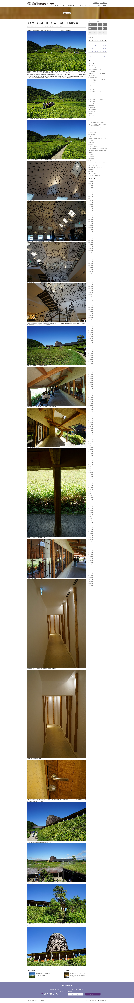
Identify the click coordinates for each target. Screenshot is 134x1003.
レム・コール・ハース (93, 103)
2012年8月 (90, 499)
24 (100, 51)
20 (90, 51)
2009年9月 (90, 571)
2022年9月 (90, 259)
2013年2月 (90, 487)
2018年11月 (90, 347)
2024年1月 (90, 231)
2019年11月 (90, 321)
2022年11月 (90, 254)
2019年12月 (90, 319)
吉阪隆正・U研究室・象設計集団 (95, 128)
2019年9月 (90, 326)
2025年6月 (90, 204)
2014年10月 (90, 445)
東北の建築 (90, 140)
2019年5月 (90, 334)
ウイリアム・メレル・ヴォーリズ (95, 69)
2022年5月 (90, 265)
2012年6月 (90, 504)
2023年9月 (90, 238)
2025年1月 (90, 213)
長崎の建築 (90, 169)
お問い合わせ (75, 994)
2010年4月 (90, 556)
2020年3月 (90, 313)
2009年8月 (90, 573)
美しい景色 (90, 154)
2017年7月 (90, 376)
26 (105, 51)
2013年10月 (90, 470)
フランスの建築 (91, 83)
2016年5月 (90, 405)
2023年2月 (90, 248)
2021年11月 (90, 275)
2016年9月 (90, 397)
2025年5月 (90, 206)
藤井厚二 (90, 160)
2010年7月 (90, 552)
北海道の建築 (91, 116)
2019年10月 (90, 324)
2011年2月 (90, 537)
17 (100, 48)
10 (100, 45)
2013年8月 (90, 474)
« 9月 (90, 56)
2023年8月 (90, 240)
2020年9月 (90, 300)
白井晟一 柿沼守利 (92, 146)
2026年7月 (90, 183)
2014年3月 (90, 460)
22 (95, 51)
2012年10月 (90, 495)
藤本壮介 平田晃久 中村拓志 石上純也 (97, 163)
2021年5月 (90, 286)
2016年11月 (90, 393)
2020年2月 (90, 315)
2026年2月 (90, 194)
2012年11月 (90, 493)
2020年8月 (90, 303)
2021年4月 (90, 288)
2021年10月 (90, 277)
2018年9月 (90, 351)
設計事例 (57, 5)
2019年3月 (90, 338)
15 (95, 48)
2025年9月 (90, 200)
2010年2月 (90, 560)
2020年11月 (90, 296)
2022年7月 (90, 261)
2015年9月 (90, 422)
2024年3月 (90, 227)
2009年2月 (90, 585)
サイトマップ (43, 1000)
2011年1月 (90, 539)
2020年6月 (90, 307)
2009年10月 (90, 569)
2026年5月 (90, 187)
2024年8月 (90, 217)
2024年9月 (90, 215)
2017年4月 (90, 382)
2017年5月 (90, 380)
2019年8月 (90, 328)
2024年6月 (90, 221)
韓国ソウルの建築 (92, 173)
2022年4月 (90, 267)
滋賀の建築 (90, 144)
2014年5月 (90, 455)
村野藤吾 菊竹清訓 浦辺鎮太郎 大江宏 (97, 138)
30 (97, 53)
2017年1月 (90, 388)
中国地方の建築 (91, 105)
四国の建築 (90, 130)
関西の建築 (90, 171)
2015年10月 (90, 420)
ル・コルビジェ (91, 101)
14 (92, 48)
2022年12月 (90, 252)
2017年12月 (90, 365)
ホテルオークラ (91, 87)
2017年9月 (90, 372)
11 (103, 45)
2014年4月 (90, 458)
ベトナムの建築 (91, 85)
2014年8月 (90, 449)
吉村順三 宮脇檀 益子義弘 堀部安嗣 (96, 122)
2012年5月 (90, 506)
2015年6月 (90, 428)
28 (92, 53)
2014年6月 (90, 453)
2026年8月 (90, 181)
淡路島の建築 (91, 142)
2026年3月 (90, 192)
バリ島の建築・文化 (92, 77)
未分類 (89, 136)
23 (97, 51)
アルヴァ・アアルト (92, 67)
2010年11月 (90, 543)
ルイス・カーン (91, 97)
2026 (98, 21)
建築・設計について (92, 134)
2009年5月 (90, 579)
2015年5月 (90, 430)
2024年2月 (90, 229)
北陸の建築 (90, 118)
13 (90, 48)
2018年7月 (90, 355)
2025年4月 (90, 208)
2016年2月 (90, 411)
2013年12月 (90, 466)
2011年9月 (90, 522)
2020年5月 (90, 309)
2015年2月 (90, 437)
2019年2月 (90, 340)
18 (103, 48)
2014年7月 (90, 451)
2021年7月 (90, 282)
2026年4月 (90, 190)
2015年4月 (90, 432)
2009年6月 (90, 577)
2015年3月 (90, 434)
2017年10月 (90, 370)
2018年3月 (90, 363)
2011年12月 (90, 516)
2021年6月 (90, 284)
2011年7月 (90, 527)
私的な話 (90, 152)
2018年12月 (90, 344)
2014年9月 (90, 447)
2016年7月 (90, 401)
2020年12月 (90, 294)
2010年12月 (90, 541)
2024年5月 (90, 223)
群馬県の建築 (91, 156)
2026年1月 (90, 196)
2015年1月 (90, 439)
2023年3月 (90, 246)
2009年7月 (90, 575)
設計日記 (104, 5)
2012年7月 (90, 502)
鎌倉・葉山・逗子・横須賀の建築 (95, 167)
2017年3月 (90, 384)
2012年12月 (90, 491)
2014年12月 (90, 441)
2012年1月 (90, 514)
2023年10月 (90, 236)
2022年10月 (90, 257)
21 (92, 51)
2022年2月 (90, 269)
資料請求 (96, 2)
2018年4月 (90, 361)
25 (103, 51)
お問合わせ (103, 2)
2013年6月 (90, 478)
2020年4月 (90, 311)
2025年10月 (90, 198)
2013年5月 (90, 481)
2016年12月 (90, 391)
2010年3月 (90, 558)
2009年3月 (90, 583)
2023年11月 (90, 233)
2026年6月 (90, 185)
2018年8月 (90, 353)
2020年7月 (90, 305)
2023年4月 (90, 244)
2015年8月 (90, 424)
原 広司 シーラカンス (93, 120)
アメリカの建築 (91, 63)
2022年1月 (90, 271)
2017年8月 (90, 374)
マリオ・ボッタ (91, 89)
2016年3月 (90, 409)
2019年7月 (90, 330)
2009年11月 (90, 566)
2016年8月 (90, 399)
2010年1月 (90, 562)
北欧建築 (90, 113)
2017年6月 (90, 378)
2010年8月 (90, 550)
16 (97, 48)
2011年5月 (90, 531)
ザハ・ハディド (91, 71)
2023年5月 (90, 242)
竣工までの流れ (71, 5)
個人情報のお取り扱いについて (34, 1000)
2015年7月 (90, 426)
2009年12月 (90, 564)
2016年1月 (90, 414)
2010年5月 (90, 554)
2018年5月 (90, 359)
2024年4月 (90, 225)
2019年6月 (90, 332)
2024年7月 (90, 219)
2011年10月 (90, 520)
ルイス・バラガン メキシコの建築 (95, 99)
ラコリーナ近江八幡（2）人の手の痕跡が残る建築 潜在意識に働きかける (77, 975)
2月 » (105, 56)
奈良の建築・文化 (92, 132)
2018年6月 (90, 357)
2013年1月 (90, 489)
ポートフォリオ (88, 5)
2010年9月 (90, 548)
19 (105, 48)
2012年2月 (90, 512)
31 (100, 53)
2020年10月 (90, 298)
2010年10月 (90, 546)
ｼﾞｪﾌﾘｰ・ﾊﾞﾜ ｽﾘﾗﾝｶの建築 (94, 175)
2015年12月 (90, 416)
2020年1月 (90, 317)
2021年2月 (90, 290)
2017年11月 (90, 367)
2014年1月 (90, 464)
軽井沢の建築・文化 (92, 165)
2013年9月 (90, 472)
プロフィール (80, 5)
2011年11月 (90, 518)
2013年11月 (90, 468)
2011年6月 (90, 529)
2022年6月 (90, 263)
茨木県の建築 (91, 158)
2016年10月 (90, 395)
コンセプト (63, 5)
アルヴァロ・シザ (92, 65)
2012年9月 (90, 497)
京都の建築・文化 (92, 111)
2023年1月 (90, 250)
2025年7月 (90, 202)
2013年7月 (90, 476)
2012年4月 (90, 508)
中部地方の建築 (91, 107)
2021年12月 (90, 273)
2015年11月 (90, 418)
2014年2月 (90, 462)
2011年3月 (90, 535)
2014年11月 (90, 443)
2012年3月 (90, 510)
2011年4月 (90, 533)
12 (105, 45)
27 (90, 53)
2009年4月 (90, 581)
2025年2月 (90, 210)
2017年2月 (90, 386)
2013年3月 (90, 485)
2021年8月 (90, 280)
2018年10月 (90, 349)
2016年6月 (90, 403)
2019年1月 (90, 342)
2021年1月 (90, 292)
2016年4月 (90, 407)
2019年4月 (90, 336)
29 (95, 53)
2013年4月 (90, 483)
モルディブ (90, 95)
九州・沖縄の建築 (92, 109)
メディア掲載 (97, 5)
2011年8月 (90, 525)
